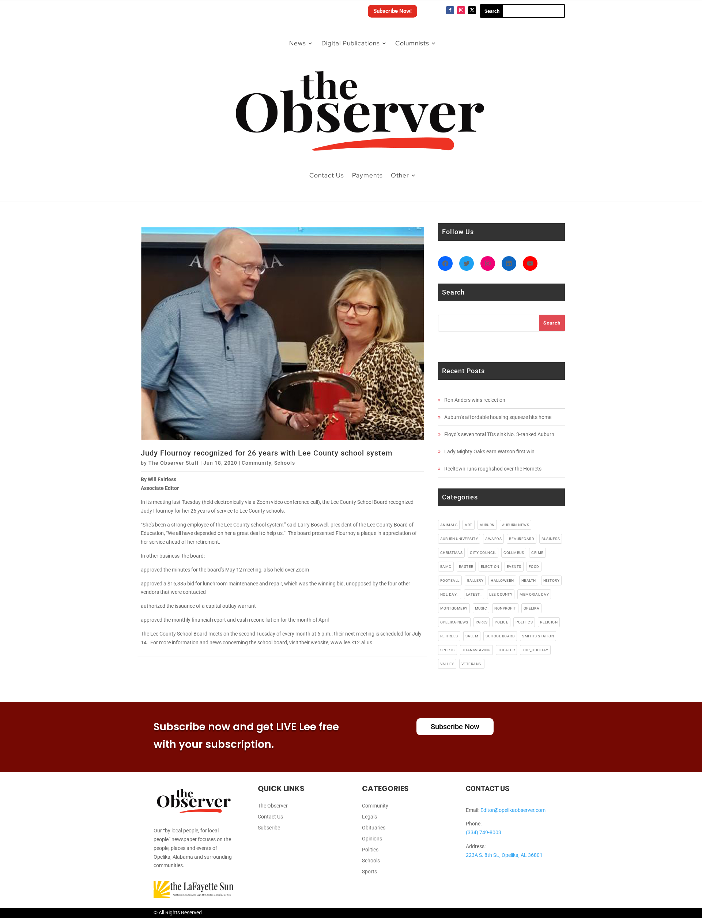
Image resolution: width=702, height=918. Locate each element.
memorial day (534, 594)
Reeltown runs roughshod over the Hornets (492, 469)
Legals (369, 817)
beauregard (521, 539)
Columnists (412, 43)
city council (483, 553)
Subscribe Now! (392, 11)
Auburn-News (515, 525)
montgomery (454, 608)
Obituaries (373, 828)
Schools (284, 463)
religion (549, 622)
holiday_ (449, 594)
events (514, 567)
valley (447, 664)
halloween (502, 580)
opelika (532, 608)
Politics (370, 850)
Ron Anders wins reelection (474, 400)
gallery (475, 580)
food (534, 567)
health (528, 580)
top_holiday (535, 650)
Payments (367, 175)
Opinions (372, 839)
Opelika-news (454, 622)
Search (552, 323)
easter (466, 567)
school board (500, 636)
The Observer (273, 806)
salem (472, 636)
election (490, 567)
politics (524, 622)
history (551, 580)
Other (400, 175)
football (450, 580)
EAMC (446, 567)
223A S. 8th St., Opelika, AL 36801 (504, 855)
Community (256, 463)
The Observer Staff (173, 463)
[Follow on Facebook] (450, 10)
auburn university (459, 539)
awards (493, 539)
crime (537, 553)
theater (506, 650)
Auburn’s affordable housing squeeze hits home (497, 417)
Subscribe (269, 828)
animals (449, 525)
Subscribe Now (455, 726)
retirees (449, 636)
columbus (513, 553)
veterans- (472, 664)
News (297, 43)
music (481, 608)
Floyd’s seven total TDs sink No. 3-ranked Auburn (499, 434)
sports (447, 650)
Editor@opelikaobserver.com (513, 810)
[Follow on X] (472, 10)
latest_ (474, 594)
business (550, 539)
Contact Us (326, 175)
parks (482, 622)
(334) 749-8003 (483, 832)
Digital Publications (350, 43)
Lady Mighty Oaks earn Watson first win (489, 451)
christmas (451, 553)
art (468, 525)
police (501, 622)
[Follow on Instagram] (461, 10)
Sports (369, 871)
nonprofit (505, 608)
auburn (487, 525)
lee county (500, 594)
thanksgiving (476, 650)
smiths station (538, 636)
